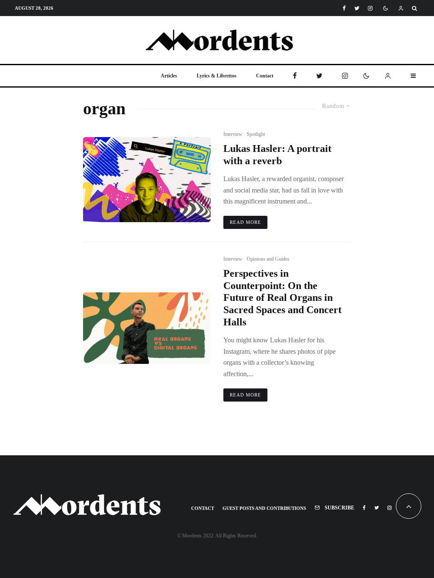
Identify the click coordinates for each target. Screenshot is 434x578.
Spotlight (256, 134)
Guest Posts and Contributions (264, 508)
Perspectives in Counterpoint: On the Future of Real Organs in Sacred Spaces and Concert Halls (282, 298)
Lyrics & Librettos (216, 76)
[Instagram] (370, 8)
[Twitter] (357, 8)
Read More (245, 222)
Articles (169, 76)
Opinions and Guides (268, 259)
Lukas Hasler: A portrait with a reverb (277, 154)
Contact (264, 76)
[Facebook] (344, 8)
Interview (232, 134)
